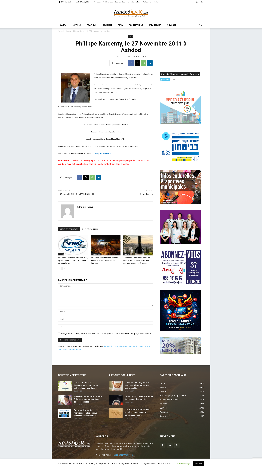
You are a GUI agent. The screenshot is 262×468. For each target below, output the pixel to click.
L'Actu (68, 31)
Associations (136, 25)
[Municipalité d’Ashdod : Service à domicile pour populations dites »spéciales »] (65, 400)
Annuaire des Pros (134, 2)
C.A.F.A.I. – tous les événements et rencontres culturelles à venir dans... (86, 385)
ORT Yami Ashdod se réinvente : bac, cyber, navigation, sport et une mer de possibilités (73, 260)
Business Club (120, 2)
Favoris (61, 254)
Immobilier (155, 25)
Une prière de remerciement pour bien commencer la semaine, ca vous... (137, 412)
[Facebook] (193, 2)
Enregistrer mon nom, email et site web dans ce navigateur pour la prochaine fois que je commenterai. (106, 333)
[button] (200, 25)
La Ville (76, 25)
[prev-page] (60, 268)
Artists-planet (108, 2)
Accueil (61, 31)
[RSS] (202, 2)
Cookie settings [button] (182, 463)
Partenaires (147, 2)
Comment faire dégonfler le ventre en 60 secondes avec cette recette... (137, 385)
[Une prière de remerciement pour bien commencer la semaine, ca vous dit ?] (116, 413)
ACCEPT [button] (198, 463)
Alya (120, 25)
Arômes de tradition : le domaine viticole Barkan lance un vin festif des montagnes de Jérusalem (136, 260)
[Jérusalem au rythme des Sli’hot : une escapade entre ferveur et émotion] (105, 245)
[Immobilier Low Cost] (180, 353)
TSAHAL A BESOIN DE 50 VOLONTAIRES (76, 194)
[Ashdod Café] (131, 13)
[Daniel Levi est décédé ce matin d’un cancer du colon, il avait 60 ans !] (116, 400)
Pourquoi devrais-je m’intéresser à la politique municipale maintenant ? (85, 413)
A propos (97, 2)
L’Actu (63, 25)
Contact (156, 2)
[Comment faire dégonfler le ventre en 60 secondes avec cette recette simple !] (116, 386)
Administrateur (85, 206)
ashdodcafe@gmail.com (122, 455)
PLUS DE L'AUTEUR (90, 229)
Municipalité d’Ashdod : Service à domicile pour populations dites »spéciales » (88, 399)
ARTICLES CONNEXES (69, 229)
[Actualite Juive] (180, 283)
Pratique (91, 25)
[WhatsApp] (143, 63)
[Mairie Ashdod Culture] (180, 203)
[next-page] (64, 268)
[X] (137, 63)
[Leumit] (180, 243)
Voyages (171, 25)
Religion (107, 25)
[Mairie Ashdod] (180, 163)
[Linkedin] (197, 2)
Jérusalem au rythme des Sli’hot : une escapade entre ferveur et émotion (104, 260)
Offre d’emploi (146, 194)
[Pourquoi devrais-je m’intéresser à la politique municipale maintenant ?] (64, 413)
